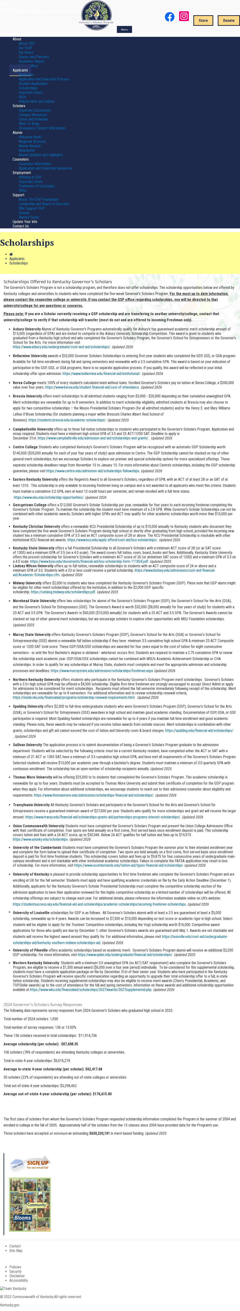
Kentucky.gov (9, 1305)
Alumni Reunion (30, 146)
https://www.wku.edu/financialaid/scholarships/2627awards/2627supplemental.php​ (90, 989)
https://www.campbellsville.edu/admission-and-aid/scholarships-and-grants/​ (93, 438)
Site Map (15, 1250)
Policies (15, 1267)
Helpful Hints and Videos (37, 101)
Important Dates (31, 92)
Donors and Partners (34, 57)
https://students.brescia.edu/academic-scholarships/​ (67, 420)
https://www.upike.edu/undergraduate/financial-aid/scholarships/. (125, 954)
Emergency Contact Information (42, 128)
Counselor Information (35, 164)
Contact (15, 1246)
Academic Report (32, 61)
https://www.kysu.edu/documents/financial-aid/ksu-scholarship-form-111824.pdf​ (89, 561)
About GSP (27, 43)
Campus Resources (33, 115)
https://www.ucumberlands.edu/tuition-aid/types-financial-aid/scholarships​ (128, 865)
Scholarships (28, 88)
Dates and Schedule (33, 119)
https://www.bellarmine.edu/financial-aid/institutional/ (101, 373)
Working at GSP (30, 177)
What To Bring (29, 123)
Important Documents (35, 110)
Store (203, 20)
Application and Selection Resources (45, 168)
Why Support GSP (32, 208)
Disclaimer (17, 1276)
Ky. (4, 2)
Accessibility (18, 1280)
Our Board (26, 52)
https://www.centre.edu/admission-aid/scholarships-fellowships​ (92, 471)
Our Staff (25, 48)
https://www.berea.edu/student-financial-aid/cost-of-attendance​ (92, 387)
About (17, 39)
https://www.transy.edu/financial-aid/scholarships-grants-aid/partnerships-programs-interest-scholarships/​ (102, 817)
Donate (229, 20)
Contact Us (21, 226)
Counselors (21, 159)
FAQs (22, 97)
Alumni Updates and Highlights (41, 155)
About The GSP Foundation (38, 199)
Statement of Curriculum (37, 186)
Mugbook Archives (32, 141)
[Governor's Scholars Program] (96, 29)
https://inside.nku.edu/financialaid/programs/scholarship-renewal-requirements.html (74, 697)
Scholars (19, 106)
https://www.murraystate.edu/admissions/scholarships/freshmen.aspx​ (102, 671)
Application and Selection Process (44, 79)
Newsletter (27, 150)
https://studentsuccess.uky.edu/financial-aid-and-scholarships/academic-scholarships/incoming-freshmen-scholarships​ (99, 904)
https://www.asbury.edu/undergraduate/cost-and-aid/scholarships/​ (61, 347)
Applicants (20, 70)
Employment (22, 172)
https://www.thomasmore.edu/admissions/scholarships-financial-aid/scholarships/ (94, 795)
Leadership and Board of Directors (44, 204)
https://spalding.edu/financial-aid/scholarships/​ (199, 730)
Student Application (33, 83)
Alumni (17, 132)
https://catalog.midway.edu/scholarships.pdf (63, 592)
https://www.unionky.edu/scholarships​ (40, 839)
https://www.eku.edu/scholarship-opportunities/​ (48, 497)
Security (15, 1271)
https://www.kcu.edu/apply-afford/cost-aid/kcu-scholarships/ (112, 540)
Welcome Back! (30, 137)
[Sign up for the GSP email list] (30, 1171)
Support (18, 195)
